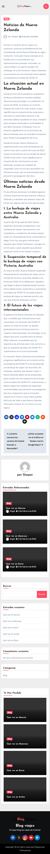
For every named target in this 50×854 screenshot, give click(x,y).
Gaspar (15, 37)
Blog (6, 19)
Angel (12, 511)
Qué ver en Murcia (15, 508)
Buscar (7, 586)
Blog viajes (25, 826)
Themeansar (24, 850)
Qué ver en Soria (14, 564)
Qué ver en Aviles (11, 634)
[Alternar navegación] (3, 6)
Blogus (38, 847)
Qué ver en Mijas (10, 640)
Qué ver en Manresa (16, 536)
